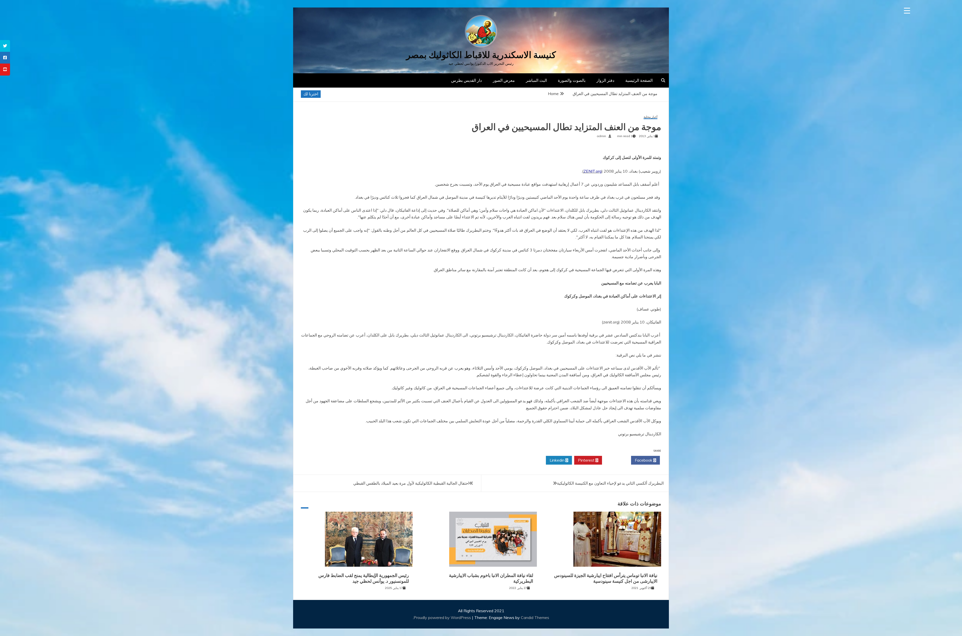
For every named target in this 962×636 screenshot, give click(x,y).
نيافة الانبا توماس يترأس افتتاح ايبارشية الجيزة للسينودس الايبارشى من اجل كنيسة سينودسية (605, 578)
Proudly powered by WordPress (443, 617)
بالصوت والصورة (571, 80)
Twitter (615, 460)
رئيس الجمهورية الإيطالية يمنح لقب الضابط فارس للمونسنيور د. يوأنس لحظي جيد (363, 578)
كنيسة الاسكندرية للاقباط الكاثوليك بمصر (481, 55)
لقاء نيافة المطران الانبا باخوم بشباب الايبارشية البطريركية (491, 578)
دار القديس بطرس (466, 80)
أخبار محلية (650, 117)
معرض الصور (504, 80)
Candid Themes (535, 617)
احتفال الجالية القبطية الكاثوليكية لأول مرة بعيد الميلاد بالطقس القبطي (411, 483)
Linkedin (557, 460)
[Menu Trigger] (907, 11)
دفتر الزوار (605, 80)
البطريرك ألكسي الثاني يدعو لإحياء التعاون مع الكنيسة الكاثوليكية (610, 483)
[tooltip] (5, 46)
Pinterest (586, 460)
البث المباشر (536, 80)
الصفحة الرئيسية (639, 80)
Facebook (644, 460)
